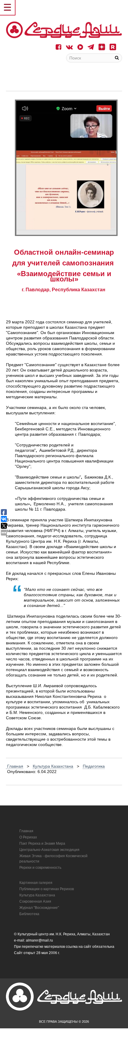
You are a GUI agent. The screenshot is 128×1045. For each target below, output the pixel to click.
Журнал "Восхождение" (39, 908)
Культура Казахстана (53, 766)
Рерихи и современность (40, 867)
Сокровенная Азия (35, 901)
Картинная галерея (35, 883)
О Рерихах (28, 837)
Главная (14, 766)
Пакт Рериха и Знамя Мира (42, 843)
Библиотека (29, 914)
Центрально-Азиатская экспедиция (49, 850)
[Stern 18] (64, 30)
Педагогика (94, 766)
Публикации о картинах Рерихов (46, 889)
